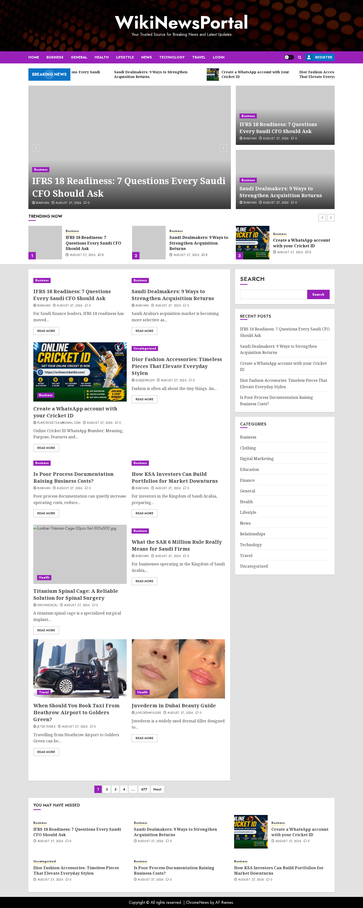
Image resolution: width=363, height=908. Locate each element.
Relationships (252, 534)
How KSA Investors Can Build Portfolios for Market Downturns (175, 477)
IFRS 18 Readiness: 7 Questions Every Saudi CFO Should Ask (129, 187)
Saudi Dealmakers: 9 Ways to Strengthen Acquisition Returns (281, 192)
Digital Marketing (257, 459)
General (79, 57)
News (146, 57)
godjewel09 (145, 381)
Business (54, 57)
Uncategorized (284, 231)
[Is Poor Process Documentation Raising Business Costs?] (80, 463)
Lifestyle (125, 57)
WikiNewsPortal (181, 22)
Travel (198, 57)
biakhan (42, 203)
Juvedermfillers (148, 713)
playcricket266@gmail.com (59, 423)
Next (157, 789)
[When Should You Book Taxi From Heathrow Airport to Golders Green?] (80, 668)
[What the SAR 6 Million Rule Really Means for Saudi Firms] (178, 531)
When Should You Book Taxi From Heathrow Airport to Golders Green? (76, 712)
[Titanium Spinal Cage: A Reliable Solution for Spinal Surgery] (80, 554)
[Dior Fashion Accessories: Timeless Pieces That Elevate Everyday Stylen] (252, 242)
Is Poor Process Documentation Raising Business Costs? (73, 477)
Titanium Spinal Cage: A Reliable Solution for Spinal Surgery (75, 594)
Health (102, 57)
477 (144, 789)
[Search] (300, 57)
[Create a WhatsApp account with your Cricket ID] (149, 242)
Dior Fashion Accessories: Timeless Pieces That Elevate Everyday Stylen (302, 243)
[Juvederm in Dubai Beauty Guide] (178, 668)
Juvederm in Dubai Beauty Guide (174, 705)
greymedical (47, 605)
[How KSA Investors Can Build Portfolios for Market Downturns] (178, 463)
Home (33, 57)
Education (249, 469)
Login (218, 57)
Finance (247, 480)
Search (252, 278)
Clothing (248, 448)
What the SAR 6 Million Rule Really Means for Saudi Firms (177, 545)
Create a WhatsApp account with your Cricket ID (197, 242)
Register (323, 57)
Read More (46, 331)
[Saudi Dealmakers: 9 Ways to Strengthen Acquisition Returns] (45, 242)
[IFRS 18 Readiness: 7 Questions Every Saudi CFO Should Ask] (129, 147)
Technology (172, 57)
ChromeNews (197, 902)
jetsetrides (46, 727)
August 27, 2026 (68, 203)
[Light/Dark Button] (289, 57)
